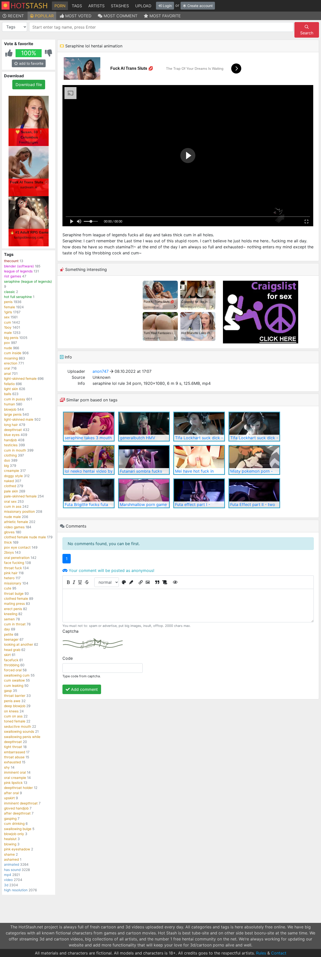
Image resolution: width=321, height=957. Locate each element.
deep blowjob (14, 706)
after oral (11, 793)
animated (11, 864)
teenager (11, 639)
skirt (7, 655)
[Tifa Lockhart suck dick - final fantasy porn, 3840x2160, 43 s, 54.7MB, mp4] (254, 426)
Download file (29, 84)
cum (7, 322)
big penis (11, 338)
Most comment (119, 15)
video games (14, 527)
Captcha (70, 631)
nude (8, 348)
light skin (11, 389)
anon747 (101, 371)
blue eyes (12, 435)
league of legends (18, 271)
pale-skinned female (20, 496)
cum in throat (15, 624)
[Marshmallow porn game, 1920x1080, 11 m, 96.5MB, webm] (144, 493)
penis (8, 302)
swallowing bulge (17, 829)
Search (306, 32)
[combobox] (161, 27)
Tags (77, 5)
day (7, 629)
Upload (143, 5)
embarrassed (14, 752)
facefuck (11, 660)
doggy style (13, 476)
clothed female (16, 599)
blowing (10, 844)
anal (7, 374)
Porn (59, 5)
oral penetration (17, 558)
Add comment (84, 689)
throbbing (11, 665)
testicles (11, 445)
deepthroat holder (18, 788)
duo (7, 460)
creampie (11, 471)
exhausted (12, 762)
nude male (12, 517)
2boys (9, 552)
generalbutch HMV (137, 437)
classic (9, 292)
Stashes (120, 5)
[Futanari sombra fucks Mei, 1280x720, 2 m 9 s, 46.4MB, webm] (144, 460)
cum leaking (13, 686)
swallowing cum (17, 675)
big (6, 466)
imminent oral (15, 772)
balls (7, 394)
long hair (11, 425)
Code (67, 658)
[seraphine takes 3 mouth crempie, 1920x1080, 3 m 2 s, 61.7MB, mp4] (89, 426)
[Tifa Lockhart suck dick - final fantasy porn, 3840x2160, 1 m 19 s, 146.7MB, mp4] (199, 426)
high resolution (16, 890)
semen (9, 619)
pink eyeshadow (17, 849)
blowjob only (14, 834)
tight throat (13, 747)
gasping (10, 819)
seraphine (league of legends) (28, 281)
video (8, 880)
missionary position (19, 511)
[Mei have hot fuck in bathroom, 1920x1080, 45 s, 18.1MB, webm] (199, 460)
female (9, 307)
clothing (10, 455)
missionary (12, 583)
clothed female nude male (25, 537)
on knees (11, 711)
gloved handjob (16, 808)
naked (9, 481)
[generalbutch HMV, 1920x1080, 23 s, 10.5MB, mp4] (144, 426)
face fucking (14, 563)
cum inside (12, 353)
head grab (12, 650)
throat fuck (13, 568)
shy (7, 767)
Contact (278, 952)
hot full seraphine (18, 297)
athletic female (16, 522)
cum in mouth (15, 450)
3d (6, 885)
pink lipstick (13, 783)
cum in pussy (14, 399)
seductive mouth (17, 726)
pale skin (11, 491)
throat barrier (14, 696)
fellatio (9, 384)
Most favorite (164, 15)
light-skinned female (20, 379)
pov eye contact (17, 547)
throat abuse (14, 757)
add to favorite (30, 63)
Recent (15, 15)
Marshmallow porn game (143, 504)
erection (10, 363)
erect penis (13, 609)
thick (8, 542)
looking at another (18, 644)
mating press (14, 604)
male (8, 333)
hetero (9, 578)
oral (7, 368)
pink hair (11, 573)
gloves (9, 532)
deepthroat (13, 430)
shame (9, 854)
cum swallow (14, 680)
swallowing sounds (19, 731)
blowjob (10, 409)
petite (8, 634)
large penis (13, 414)
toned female (14, 721)
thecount (11, 261)
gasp (8, 691)
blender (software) (19, 266)
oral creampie (15, 778)
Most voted (78, 15)
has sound (12, 870)
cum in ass (12, 506)
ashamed (11, 859)
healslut (10, 839)
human (9, 404)
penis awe (12, 701)
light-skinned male (18, 419)
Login (167, 6)
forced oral (13, 670)
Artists (96, 5)
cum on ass (13, 716)
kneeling (10, 614)
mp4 (7, 875)
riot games (12, 276)
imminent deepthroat (21, 803)
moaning (11, 358)
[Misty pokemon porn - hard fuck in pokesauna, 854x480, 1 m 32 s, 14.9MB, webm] (254, 460)
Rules (261, 952)
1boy (8, 327)
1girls (8, 312)
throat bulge (14, 594)
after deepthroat (17, 813)
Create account (199, 6)
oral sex (10, 501)
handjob (10, 440)
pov (7, 343)
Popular (44, 15)
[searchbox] (162, 27)
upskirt (9, 798)
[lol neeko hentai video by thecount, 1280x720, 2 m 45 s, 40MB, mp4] (89, 460)
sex (7, 317)
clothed (10, 486)
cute (7, 588)
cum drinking (14, 824)
